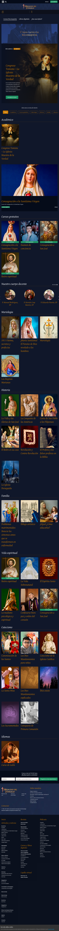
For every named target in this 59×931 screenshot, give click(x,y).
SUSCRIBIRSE (54, 1)
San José (3, 839)
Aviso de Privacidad (51, 929)
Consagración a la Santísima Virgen (9, 830)
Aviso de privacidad (13, 794)
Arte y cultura (4, 855)
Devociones (4, 891)
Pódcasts (43, 819)
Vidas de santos (24, 840)
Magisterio (4, 880)
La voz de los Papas (25, 838)
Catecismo (3, 829)
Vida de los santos (5, 840)
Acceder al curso (12, 97)
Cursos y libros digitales (26, 846)
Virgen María (4, 842)
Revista (23, 819)
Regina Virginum (33, 791)
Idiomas (22, 867)
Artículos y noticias (8, 823)
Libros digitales (24, 18)
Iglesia (3, 915)
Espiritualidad (33, 801)
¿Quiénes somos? (34, 799)
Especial (3, 848)
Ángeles (3, 827)
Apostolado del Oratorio (6, 873)
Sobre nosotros (35, 788)
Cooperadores (33, 802)
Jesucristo (3, 835)
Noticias (3, 872)
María (2, 837)
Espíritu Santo (4, 832)
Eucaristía (3, 834)
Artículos (3, 847)
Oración (3, 920)
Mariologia (34, 112)
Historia (42, 112)
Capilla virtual (26, 872)
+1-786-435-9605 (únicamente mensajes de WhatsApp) (13, 808)
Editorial (22, 833)
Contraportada (24, 836)
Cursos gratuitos (23, 112)
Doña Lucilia (23, 831)
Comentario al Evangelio (7, 886)
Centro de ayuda (24, 794)
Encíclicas (3, 881)
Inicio (3, 819)
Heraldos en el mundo (6, 875)
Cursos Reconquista (10, 18)
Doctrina (3, 826)
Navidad (3, 852)
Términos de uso (4, 794)
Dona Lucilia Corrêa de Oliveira (37, 797)
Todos (5, 112)
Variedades (4, 845)
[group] (10, 298)
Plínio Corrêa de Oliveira (7, 910)
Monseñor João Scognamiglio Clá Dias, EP (39, 794)
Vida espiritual (24, 863)
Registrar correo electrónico (48, 779)
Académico (13, 112)
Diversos (23, 830)
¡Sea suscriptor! (37, 18)
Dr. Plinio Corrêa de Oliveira (36, 792)
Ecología (3, 860)
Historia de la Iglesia (5, 862)
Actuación (42, 856)
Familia (48, 112)
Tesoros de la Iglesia (5, 863)
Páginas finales (24, 835)
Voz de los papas (5, 883)
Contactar (5, 806)
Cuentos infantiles (5, 858)
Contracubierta (24, 828)
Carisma (32, 796)
